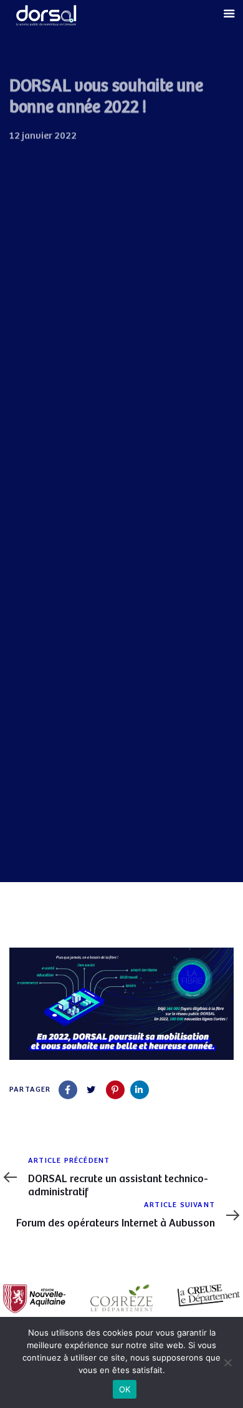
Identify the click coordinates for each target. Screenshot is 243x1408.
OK (125, 1389)
